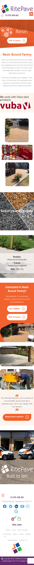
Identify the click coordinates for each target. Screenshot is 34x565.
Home (8, 530)
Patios (15, 534)
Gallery (28, 534)
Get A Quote (22, 530)
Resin (21, 534)
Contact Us (23, 540)
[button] (31, 14)
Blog (14, 530)
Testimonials (12, 540)
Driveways (7, 534)
